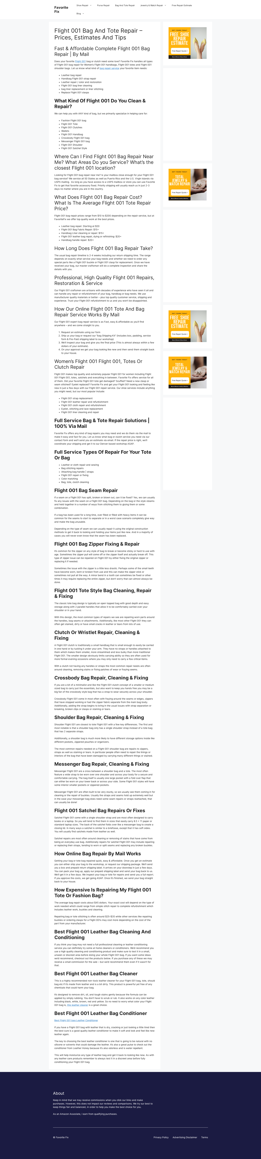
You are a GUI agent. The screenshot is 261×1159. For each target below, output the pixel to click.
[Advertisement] (188, 114)
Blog (79, 13)
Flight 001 (80, 61)
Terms (204, 1137)
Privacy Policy (161, 1137)
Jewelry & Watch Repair (151, 5)
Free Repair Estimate (182, 5)
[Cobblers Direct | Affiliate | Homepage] (188, 58)
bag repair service (109, 68)
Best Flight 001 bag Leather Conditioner (76, 1020)
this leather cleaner (77, 1005)
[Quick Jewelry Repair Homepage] (188, 199)
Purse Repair (103, 5)
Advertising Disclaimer (185, 1137)
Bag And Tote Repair (125, 5)
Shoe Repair (82, 5)
